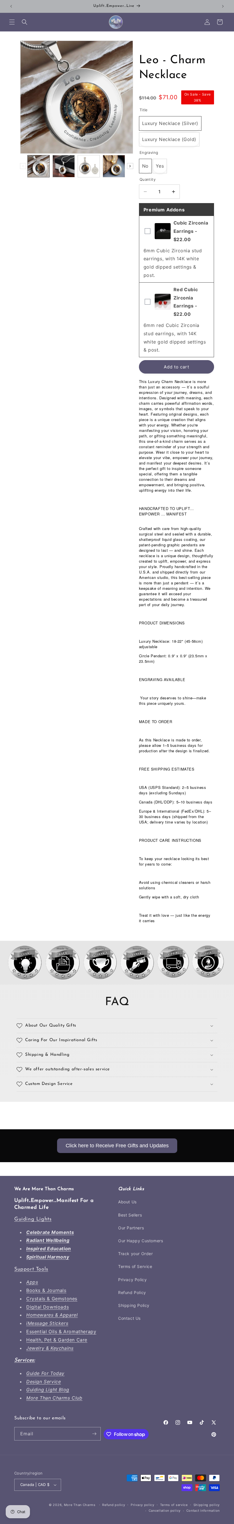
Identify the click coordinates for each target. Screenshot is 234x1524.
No (145, 166)
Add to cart (176, 367)
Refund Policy (132, 1292)
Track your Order (135, 1253)
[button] (12, 22)
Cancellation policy (165, 1511)
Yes (160, 166)
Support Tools (31, 1269)
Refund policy (113, 1505)
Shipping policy (206, 1505)
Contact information (203, 1511)
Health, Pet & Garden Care (56, 1340)
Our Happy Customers (140, 1240)
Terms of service (174, 1505)
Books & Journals (46, 1290)
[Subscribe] (94, 1433)
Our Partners (131, 1227)
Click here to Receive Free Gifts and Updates (117, 1145)
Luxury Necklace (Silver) (170, 123)
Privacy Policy (132, 1279)
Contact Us (129, 1318)
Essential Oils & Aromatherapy (61, 1331)
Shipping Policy (134, 1305)
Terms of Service (135, 1266)
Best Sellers (130, 1215)
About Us (127, 1201)
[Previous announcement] (11, 6)
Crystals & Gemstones (51, 1298)
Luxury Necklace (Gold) (169, 139)
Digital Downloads (47, 1307)
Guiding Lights (32, 1219)
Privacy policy (142, 1505)
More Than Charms (80, 1505)
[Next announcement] (223, 6)
